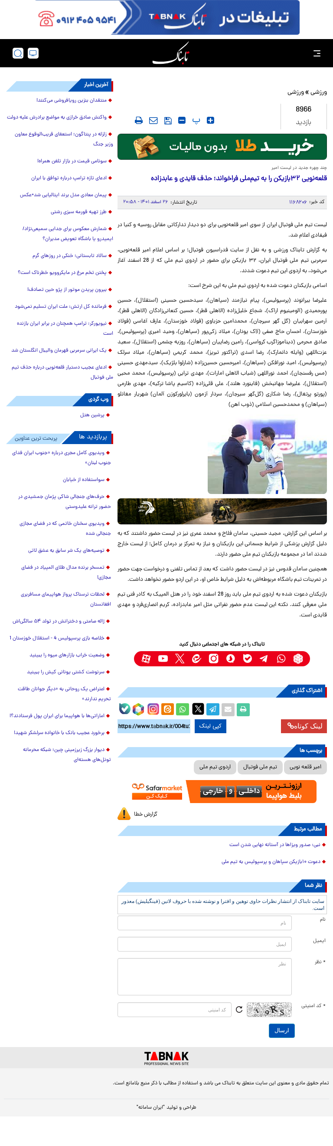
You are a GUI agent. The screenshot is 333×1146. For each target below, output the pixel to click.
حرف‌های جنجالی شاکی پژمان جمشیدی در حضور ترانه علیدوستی (64, 502)
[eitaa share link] (167, 709)
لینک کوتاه (308, 726)
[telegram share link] (212, 709)
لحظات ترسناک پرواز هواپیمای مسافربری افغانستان (66, 600)
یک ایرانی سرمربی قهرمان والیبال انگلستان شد (59, 351)
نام (323, 920)
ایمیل (319, 941)
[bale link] (247, 658)
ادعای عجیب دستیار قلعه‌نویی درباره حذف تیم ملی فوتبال (62, 373)
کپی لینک (210, 726)
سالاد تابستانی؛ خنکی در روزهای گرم (70, 256)
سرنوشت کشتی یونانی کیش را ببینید (65, 672)
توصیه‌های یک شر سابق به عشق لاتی (66, 551)
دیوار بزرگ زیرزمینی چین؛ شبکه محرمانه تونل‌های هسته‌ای (67, 755)
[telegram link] (264, 658)
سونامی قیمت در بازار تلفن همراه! (72, 161)
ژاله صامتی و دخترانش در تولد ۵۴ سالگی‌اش (58, 622)
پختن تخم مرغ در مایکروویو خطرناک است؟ (62, 273)
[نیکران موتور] (222, 511)
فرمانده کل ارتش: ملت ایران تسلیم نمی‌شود (61, 307)
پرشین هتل (92, 415)
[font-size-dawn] (182, 120)
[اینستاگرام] (152, 708)
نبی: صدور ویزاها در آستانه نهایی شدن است (274, 845)
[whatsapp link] (281, 658)
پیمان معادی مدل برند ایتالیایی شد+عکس (63, 195)
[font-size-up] (210, 120)
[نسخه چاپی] (243, 709)
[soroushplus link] (230, 658)
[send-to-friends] (153, 120)
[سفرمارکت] (222, 792)
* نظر (320, 962)
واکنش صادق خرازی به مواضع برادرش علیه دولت (57, 118)
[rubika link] (298, 658)
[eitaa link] (196, 658)
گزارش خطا (145, 814)
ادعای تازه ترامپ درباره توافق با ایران (69, 178)
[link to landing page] (170, 53)
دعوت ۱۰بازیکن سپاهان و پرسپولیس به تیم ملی (271, 862)
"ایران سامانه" (151, 1108)
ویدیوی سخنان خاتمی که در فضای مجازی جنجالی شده (65, 529)
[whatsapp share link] (182, 709)
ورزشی (318, 93)
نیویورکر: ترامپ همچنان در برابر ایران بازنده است (65, 329)
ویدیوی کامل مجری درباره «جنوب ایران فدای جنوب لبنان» (61, 458)
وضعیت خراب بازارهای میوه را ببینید (66, 655)
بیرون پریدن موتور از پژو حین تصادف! (67, 290)
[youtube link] (162, 658)
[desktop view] (33, 53)
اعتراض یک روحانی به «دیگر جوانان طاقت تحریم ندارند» (64, 694)
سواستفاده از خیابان (83, 480)
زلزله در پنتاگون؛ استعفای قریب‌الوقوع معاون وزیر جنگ (64, 139)
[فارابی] (222, 147)
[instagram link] (213, 658)
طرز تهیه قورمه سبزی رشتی (79, 212)
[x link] (179, 658)
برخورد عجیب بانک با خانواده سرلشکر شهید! (59, 733)
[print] (139, 120)
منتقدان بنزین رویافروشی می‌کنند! (71, 101)
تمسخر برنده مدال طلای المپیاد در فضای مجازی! (66, 573)
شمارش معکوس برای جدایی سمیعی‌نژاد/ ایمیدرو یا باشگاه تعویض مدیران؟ (68, 234)
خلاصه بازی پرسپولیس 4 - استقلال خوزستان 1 (57, 638)
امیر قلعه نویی (305, 767)
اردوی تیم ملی (215, 767)
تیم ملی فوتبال (260, 767)
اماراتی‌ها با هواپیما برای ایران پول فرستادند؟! (57, 716)
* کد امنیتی (313, 1006)
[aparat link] (145, 658)
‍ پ (195, 120)
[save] (168, 120)
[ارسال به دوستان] (228, 709)
